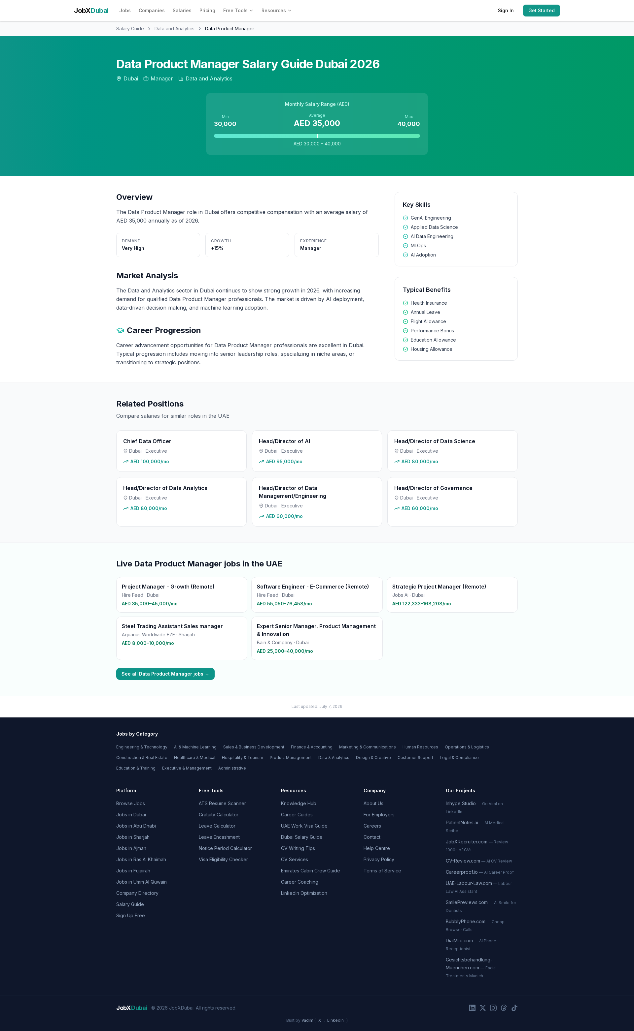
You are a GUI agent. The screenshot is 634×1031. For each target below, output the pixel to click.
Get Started (541, 10)
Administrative (232, 768)
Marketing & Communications (367, 746)
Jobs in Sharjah (133, 837)
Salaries (182, 10)
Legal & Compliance (459, 757)
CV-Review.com (479, 861)
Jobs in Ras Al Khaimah (141, 859)
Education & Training (136, 768)
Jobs (125, 10)
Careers (372, 826)
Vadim (307, 1020)
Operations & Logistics (467, 746)
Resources (274, 10)
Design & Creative (373, 757)
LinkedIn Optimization (304, 893)
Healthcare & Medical (194, 757)
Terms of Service (382, 870)
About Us (373, 803)
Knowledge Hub (298, 803)
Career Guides (297, 814)
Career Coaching (299, 882)
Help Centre (377, 848)
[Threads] (504, 1008)
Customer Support (415, 757)
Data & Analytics (333, 757)
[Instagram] (493, 1008)
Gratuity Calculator (218, 814)
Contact (372, 837)
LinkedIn (335, 1020)
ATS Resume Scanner (222, 803)
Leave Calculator (217, 826)
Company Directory (137, 893)
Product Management (291, 757)
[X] (482, 1008)
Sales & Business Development (253, 746)
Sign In (506, 10)
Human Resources (420, 746)
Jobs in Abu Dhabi (136, 826)
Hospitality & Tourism (242, 757)
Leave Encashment (219, 837)
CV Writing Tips (298, 848)
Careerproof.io (480, 872)
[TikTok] (514, 1008)
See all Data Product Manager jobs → (165, 674)
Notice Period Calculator (225, 848)
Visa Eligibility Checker (223, 859)
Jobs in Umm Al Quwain (141, 882)
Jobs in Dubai (131, 814)
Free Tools (235, 10)
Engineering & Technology (141, 746)
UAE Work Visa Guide (304, 826)
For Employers (379, 814)
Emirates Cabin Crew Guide (310, 870)
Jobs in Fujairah (133, 870)
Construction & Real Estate (141, 757)
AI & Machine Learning (195, 746)
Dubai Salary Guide (302, 837)
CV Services (294, 859)
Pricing (207, 10)
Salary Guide (130, 28)
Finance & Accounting (312, 746)
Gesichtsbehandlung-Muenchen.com (471, 967)
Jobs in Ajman (131, 848)
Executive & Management (187, 768)
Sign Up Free (130, 915)
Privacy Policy (379, 859)
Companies (152, 10)
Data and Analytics (174, 28)
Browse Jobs (130, 803)
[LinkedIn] (472, 1008)
